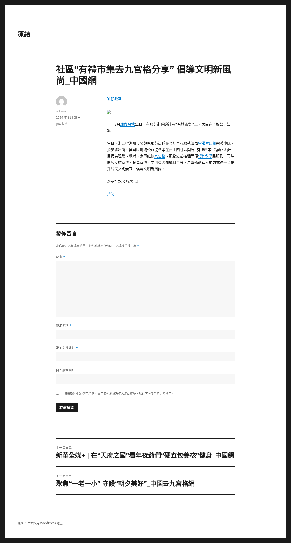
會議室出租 (207, 143)
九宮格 (159, 156)
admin (61, 111)
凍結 (24, 34)
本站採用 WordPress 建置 (45, 523)
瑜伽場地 (127, 124)
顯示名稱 (64, 326)
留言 (60, 257)
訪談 (110, 194)
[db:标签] (62, 124)
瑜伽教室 (114, 98)
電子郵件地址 (67, 348)
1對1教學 (205, 156)
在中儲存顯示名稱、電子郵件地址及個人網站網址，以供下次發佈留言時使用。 (118, 394)
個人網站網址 (65, 370)
